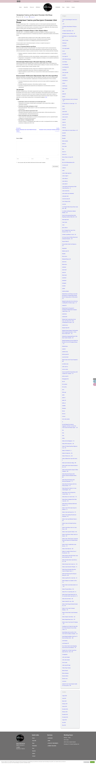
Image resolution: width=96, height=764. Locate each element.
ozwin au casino (65, 369)
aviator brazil (64, 111)
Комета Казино (65, 670)
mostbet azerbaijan (65, 291)
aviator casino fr (65, 116)
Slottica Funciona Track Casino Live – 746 (69, 564)
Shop (63, 7)
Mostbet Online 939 (65, 327)
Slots (63, 432)
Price (33, 748)
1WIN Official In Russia (66, 59)
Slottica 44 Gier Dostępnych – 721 (68, 440)
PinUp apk (64, 392)
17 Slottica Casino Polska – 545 (67, 30)
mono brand (64, 269)
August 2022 (64, 719)
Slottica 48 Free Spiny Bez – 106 (68, 443)
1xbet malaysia (64, 77)
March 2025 (64, 701)
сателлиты (64, 681)
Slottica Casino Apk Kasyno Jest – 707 (69, 512)
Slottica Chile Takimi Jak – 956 (67, 548)
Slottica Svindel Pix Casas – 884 (68, 601)
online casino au (65, 366)
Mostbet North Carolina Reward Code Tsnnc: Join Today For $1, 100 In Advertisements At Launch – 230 (69, 321)
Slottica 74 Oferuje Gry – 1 (67, 450)
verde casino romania (66, 659)
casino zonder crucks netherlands (68, 193)
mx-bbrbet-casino (65, 363)
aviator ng (64, 127)
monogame (64, 283)
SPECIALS (38, 7)
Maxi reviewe (64, 256)
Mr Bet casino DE (65, 354)
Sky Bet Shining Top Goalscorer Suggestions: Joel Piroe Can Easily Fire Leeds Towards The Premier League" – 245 (70, 426)
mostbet (63, 288)
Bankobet (64, 135)
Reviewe (63, 413)
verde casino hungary (66, 657)
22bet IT (63, 96)
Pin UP (63, 381)
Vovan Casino (64, 662)
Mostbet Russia (65, 346)
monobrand (64, 277)
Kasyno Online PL (65, 241)
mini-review (64, 261)
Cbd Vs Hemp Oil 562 (66, 201)
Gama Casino (64, 222)
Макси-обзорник (65, 673)
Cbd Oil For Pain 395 (66, 198)
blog (63, 149)
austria (63, 106)
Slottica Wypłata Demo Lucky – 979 (68, 619)
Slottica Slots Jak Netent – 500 (67, 598)
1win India (64, 53)
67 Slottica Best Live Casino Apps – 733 (69, 103)
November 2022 (65, 717)
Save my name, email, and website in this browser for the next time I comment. (31, 162)
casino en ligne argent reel (66, 173)
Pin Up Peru (64, 386)
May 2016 (64, 725)
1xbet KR (64, 75)
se (62, 421)
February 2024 (64, 711)
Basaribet (64, 138)
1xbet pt (63, 83)
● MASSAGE (50, 738)
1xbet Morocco (65, 80)
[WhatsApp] (94, 381)
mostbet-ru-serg (65, 351)
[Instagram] (19, 1)
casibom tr (64, 167)
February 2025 (64, 703)
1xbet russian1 (64, 88)
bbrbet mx (64, 143)
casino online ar (65, 181)
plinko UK (64, 400)
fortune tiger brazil (65, 219)
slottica (63, 438)
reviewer (63, 416)
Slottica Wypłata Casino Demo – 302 (68, 616)
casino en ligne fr (65, 175)
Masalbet (63, 253)
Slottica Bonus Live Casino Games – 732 (69, 496)
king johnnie (64, 248)
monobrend (64, 280)
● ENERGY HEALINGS (52, 745)
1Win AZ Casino (65, 40)
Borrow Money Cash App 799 (67, 157)
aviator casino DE (65, 114)
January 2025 (64, 706)
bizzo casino (64, 146)
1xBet (46, 97)
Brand (63, 159)
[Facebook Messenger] (94, 384)
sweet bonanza (64, 640)
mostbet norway (65, 325)
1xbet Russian (64, 85)
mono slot (64, 272)
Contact (73, 7)
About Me (26, 7)
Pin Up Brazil (64, 384)
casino (63, 170)
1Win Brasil (64, 43)
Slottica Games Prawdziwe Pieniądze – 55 (69, 566)
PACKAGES (58, 7)
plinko (63, 394)
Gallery (68, 7)
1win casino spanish (65, 48)
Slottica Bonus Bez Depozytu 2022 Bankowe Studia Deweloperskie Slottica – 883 (69, 475)
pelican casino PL (65, 376)
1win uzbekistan (65, 64)
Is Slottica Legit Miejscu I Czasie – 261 (69, 234)
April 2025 (64, 698)
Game (63, 224)
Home (20, 7)
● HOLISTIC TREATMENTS (53, 743)
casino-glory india (65, 196)
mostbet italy (64, 313)
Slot (63, 430)
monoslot (63, 285)
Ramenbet (64, 408)
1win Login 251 (65, 56)
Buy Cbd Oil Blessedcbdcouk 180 (68, 162)
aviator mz (64, 124)
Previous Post (26, 129)
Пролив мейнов (65, 675)
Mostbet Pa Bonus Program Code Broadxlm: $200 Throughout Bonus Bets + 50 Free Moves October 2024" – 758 (70, 332)
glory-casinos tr (65, 227)
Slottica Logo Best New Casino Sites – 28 (69, 577)
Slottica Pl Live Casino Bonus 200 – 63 (69, 591)
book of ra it (64, 154)
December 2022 (65, 714)
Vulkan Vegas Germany (66, 667)
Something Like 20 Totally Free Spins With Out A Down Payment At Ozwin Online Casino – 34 (69, 628)
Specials (34, 750)
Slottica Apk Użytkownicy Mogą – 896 (69, 462)
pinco (63, 389)
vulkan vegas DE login (66, 665)
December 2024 (65, 709)
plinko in (63, 397)
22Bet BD (64, 93)
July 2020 (64, 722)
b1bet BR (64, 132)
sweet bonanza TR (65, 643)
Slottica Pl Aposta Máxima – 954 (68, 589)
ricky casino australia (66, 419)
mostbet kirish (64, 316)
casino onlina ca (65, 178)
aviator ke (64, 122)
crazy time (64, 204)
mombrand (64, 267)
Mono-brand (64, 275)
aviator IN (64, 119)
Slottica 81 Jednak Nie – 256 (67, 453)
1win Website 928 (65, 67)
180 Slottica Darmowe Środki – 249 (68, 33)
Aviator (63, 108)
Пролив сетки (65, 678)
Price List (32, 7)
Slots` (63, 435)
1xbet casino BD (65, 72)
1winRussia (64, 69)
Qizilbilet (63, 405)
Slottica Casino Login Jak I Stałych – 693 (69, 531)
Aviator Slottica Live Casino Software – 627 (70, 130)
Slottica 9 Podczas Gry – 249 (67, 455)
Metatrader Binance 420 (66, 259)
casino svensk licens (65, 190)
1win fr (63, 51)
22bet (63, 91)
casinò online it (65, 183)
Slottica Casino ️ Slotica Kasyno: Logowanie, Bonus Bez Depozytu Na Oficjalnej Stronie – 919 (70, 540)
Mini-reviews (64, 264)
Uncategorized (18, 132)
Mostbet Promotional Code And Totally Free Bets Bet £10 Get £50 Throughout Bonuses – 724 (70, 342)
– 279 (63, 23)
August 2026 (64, 695)
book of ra (64, 151)
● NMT (49, 740)
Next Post (49, 129)
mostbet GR (64, 305)
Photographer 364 (65, 378)
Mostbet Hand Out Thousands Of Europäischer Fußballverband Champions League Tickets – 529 (69, 310)
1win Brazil (64, 45)
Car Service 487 (65, 165)
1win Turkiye (64, 61)
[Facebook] (17, 1)
